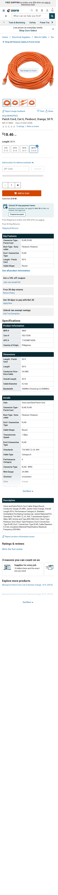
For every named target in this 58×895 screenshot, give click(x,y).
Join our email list (12, 282)
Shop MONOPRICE (10, 116)
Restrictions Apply (28, 4)
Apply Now (7, 303)
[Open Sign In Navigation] (47, 10)
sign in (47, 2)
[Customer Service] (42, 10)
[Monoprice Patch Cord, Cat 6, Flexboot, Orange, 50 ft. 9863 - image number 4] (32, 103)
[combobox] (33, 16)
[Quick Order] (37, 10)
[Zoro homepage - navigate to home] (13, 10)
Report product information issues (20, 536)
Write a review (33, 126)
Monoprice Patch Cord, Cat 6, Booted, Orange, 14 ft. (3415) (27, 585)
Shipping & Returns (10, 228)
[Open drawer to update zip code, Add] (6, 16)
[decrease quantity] (5, 185)
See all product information (16, 270)
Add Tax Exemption (11, 313)
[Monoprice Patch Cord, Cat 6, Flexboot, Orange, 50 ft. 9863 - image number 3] (23, 103)
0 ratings (20, 126)
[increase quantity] (18, 185)
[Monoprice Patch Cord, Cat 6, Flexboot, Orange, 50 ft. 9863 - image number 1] (7, 103)
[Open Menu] (3, 10)
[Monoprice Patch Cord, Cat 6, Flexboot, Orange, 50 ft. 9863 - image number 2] (15, 103)
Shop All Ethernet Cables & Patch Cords (22, 42)
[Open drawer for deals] (31, 10)
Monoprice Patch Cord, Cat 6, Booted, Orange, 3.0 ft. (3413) (27, 594)
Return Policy (9, 293)
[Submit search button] (52, 16)
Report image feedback (15, 111)
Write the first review (12, 549)
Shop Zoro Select (28, 30)
